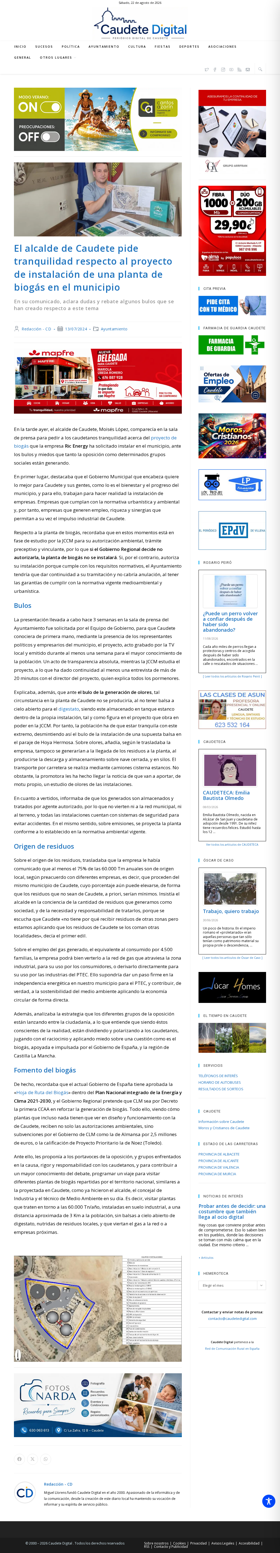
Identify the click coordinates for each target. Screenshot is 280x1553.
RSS (146, 1546)
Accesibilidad (249, 1543)
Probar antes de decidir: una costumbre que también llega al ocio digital (232, 1211)
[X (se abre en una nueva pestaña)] (207, 68)
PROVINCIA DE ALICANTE (219, 1160)
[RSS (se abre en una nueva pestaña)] (239, 68)
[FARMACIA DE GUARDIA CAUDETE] (232, 344)
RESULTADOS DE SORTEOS (221, 1088)
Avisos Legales (222, 1543)
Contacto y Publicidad (171, 1546)
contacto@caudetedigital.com (232, 1318)
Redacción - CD (36, 328)
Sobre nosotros (156, 1543)
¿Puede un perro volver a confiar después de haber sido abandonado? (230, 621)
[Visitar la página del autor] (25, 1492)
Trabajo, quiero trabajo (231, 911)
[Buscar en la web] (260, 69)
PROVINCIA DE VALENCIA (219, 1167)
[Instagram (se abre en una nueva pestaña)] (223, 68)
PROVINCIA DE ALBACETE (219, 1154)
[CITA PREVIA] (232, 305)
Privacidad (198, 1543)
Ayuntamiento (114, 328)
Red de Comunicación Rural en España (232, 1349)
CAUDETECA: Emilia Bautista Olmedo (226, 795)
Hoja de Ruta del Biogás (42, 1092)
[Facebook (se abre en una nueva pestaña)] (215, 68)
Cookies (179, 1543)
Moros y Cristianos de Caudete (224, 1127)
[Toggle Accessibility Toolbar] (269, 1501)
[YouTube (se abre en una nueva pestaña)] (231, 68)
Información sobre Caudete (221, 1121)
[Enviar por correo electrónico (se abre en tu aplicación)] (248, 68)
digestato (69, 709)
